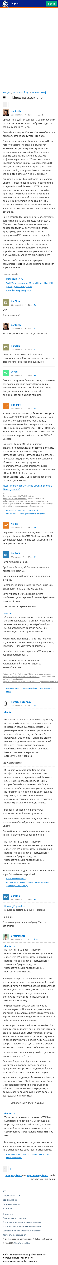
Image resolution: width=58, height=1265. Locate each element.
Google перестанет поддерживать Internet (24, 510)
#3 (35, 349)
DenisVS (15, 553)
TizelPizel (16, 404)
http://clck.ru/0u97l (22, 674)
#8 (35, 705)
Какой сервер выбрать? (18, 290)
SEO (4, 1191)
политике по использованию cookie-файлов (19, 1259)
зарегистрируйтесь (37, 1175)
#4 (35, 375)
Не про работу (20, 92)
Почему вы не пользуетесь (17, 1154)
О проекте (8, 1213)
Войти (51, 4)
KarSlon (15, 301)
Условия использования (14, 1218)
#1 (35, 304)
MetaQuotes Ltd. (22, 1242)
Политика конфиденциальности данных (22, 1222)
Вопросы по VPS (14, 278)
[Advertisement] (29, 16)
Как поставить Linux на (42, 1154)
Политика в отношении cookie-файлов (22, 1226)
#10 (36, 939)
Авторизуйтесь (13, 1175)
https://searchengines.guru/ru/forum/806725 (21, 676)
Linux (8, 691)
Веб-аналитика (10, 1199)
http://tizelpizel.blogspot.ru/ (15, 498)
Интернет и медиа (11, 1204)
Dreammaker (18, 935)
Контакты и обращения (14, 1234)
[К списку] (9, 98)
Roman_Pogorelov (21, 701)
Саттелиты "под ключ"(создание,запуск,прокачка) (27, 882)
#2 (35, 328)
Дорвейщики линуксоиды (17, 885)
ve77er (14, 371)
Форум (6, 92)
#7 (35, 556)
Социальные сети (11, 1195)
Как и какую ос (46, 688)
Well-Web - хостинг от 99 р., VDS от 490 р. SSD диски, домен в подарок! (29, 284)
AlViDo (14, 523)
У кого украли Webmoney (17, 878)
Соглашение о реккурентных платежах (22, 1230)
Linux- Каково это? (14, 1157)
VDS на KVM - (11, 513)
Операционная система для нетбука (21, 688)
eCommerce (8, 1208)
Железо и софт (40, 92)
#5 (35, 408)
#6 (35, 527)
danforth (16, 111)
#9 (35, 899)
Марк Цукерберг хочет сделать (33, 513)
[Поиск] (42, 4)
